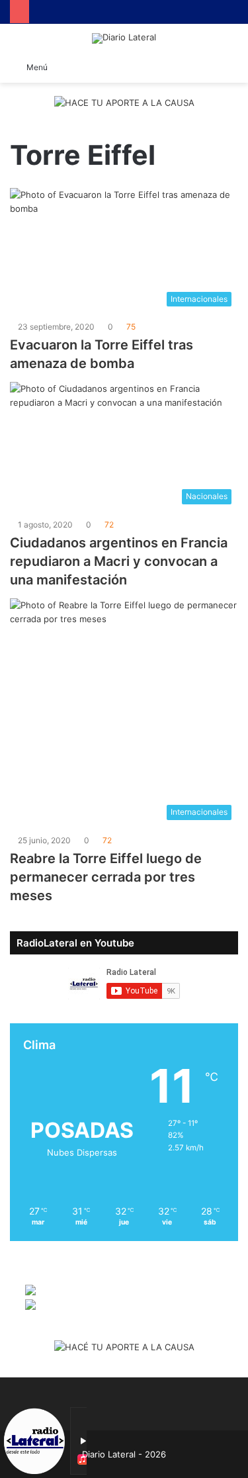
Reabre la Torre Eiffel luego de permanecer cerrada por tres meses (106, 877)
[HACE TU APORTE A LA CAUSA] (124, 104)
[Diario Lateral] (124, 38)
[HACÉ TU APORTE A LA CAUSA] (124, 1348)
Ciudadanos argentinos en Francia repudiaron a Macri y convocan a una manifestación (118, 561)
